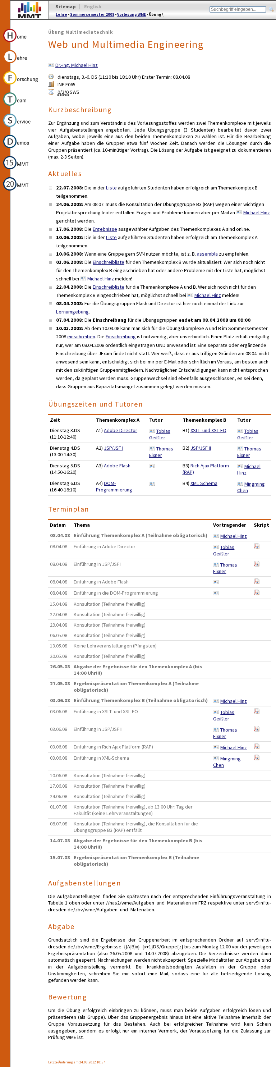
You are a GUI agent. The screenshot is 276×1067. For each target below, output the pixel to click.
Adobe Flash (117, 465)
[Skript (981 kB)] (256, 582)
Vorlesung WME (131, 14)
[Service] (21, 128)
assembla (207, 254)
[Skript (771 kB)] (256, 547)
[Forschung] (21, 85)
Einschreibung (121, 336)
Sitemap (65, 6)
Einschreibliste (108, 262)
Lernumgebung (72, 311)
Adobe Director (120, 430)
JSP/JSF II (200, 448)
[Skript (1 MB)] (256, 712)
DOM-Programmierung (114, 486)
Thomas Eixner (161, 451)
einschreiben (81, 336)
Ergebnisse (105, 229)
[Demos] (21, 149)
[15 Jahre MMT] (21, 170)
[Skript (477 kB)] (256, 565)
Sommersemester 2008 (92, 14)
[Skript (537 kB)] (256, 747)
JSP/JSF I (113, 448)
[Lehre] (21, 64)
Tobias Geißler (159, 434)
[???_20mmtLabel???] (21, 191)
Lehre (61, 14)
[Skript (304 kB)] (256, 593)
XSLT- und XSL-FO (208, 430)
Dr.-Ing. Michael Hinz (76, 65)
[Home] (21, 43)
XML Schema (203, 483)
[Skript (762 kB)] (256, 730)
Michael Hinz (256, 212)
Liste (111, 187)
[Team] (21, 107)
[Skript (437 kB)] (256, 758)
